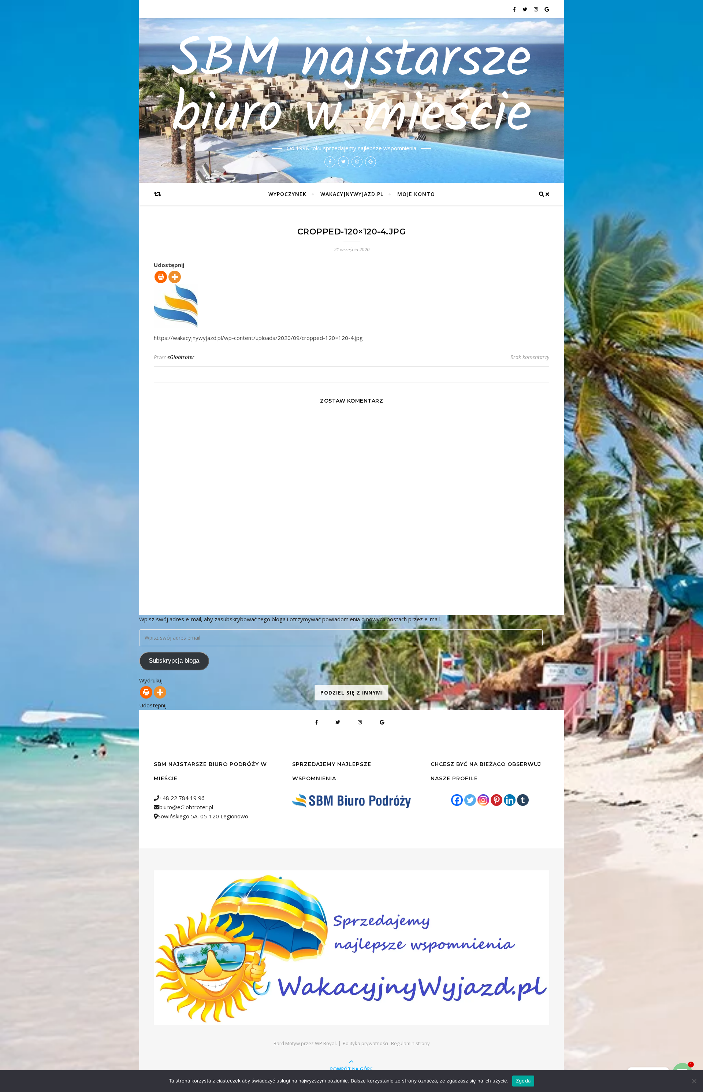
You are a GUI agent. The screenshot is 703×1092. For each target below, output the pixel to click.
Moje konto (416, 193)
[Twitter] (470, 800)
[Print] (161, 277)
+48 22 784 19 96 (182, 798)
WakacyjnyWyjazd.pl (351, 193)
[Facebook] (457, 800)
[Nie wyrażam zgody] (694, 1081)
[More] (174, 277)
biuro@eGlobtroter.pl (186, 807)
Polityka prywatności (365, 1043)
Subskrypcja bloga (174, 660)
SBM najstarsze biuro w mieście (352, 89)
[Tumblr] (523, 800)
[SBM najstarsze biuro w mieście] (351, 947)
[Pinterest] (496, 800)
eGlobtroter (180, 356)
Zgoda (523, 1081)
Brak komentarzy (529, 356)
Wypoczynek (287, 193)
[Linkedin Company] (510, 800)
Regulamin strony (410, 1043)
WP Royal (325, 1043)
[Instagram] (483, 800)
